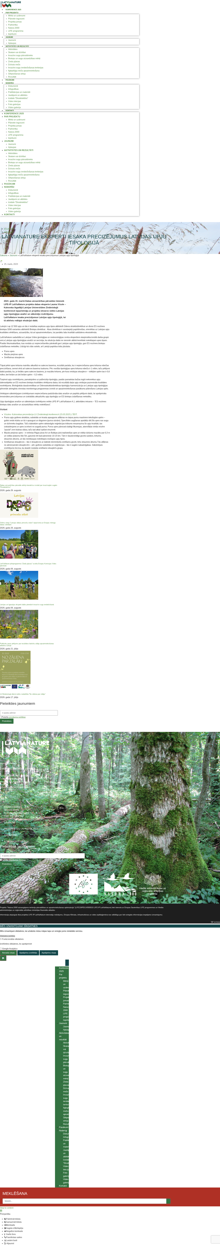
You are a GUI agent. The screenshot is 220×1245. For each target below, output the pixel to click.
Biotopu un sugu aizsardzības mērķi (24, 58)
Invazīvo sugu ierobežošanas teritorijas (25, 68)
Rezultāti (12, 77)
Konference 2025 (13, 10)
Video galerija (14, 107)
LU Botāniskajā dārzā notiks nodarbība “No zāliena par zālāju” (22, 694)
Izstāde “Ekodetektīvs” (18, 98)
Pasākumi (10, 80)
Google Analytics (9, 949)
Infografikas (13, 89)
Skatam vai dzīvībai (17, 52)
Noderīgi (10, 83)
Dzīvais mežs (14, 64)
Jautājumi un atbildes (17, 95)
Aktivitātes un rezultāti (17, 46)
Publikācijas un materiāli (19, 92)
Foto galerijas (14, 104)
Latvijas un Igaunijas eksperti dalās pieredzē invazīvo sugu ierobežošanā (27, 605)
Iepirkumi (12, 34)
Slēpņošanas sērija (17, 74)
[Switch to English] (8, 232)
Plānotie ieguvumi (16, 19)
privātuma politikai (17, 717)
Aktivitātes (12, 49)
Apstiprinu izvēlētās (28, 953)
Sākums (3, 255)
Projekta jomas (15, 22)
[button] (1, 1211)
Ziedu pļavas (14, 61)
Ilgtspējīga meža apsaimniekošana (23, 71)
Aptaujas (12, 43)
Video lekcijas (14, 101)
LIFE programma (15, 31)
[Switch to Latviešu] (9, 229)
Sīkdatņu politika (7, 936)
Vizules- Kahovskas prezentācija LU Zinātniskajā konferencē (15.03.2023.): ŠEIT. (40, 414)
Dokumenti (13, 86)
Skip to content (6, 1208)
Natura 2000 (13, 28)
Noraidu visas (8, 953)
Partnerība (13, 25)
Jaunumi (9, 37)
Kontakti (10, 111)
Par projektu (12, 13)
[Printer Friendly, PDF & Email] (1, 261)
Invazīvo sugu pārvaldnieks (20, 55)
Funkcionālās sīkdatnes (13, 939)
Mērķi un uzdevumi (16, 16)
